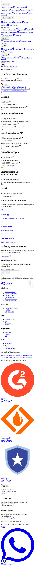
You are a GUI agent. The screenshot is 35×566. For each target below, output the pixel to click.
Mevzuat (10, 52)
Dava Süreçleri (15, 10)
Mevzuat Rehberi (26, 58)
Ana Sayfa (4, 66)
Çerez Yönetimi (20, 7)
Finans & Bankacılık (9, 30)
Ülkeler (7, 321)
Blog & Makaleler (8, 58)
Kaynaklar (4, 55)
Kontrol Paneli (7, 49)
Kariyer (7, 345)
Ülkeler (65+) (18, 49)
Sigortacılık (21, 30)
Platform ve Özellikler (16, 87)
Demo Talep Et (11, 61)
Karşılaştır (28, 49)
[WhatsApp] (17, 561)
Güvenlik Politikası (10, 349)
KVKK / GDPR (8, 7)
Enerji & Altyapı (8, 35)
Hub (3, 46)
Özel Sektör (18, 22)
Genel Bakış (7, 41)
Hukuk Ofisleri (7, 22)
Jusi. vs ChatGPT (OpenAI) (18, 355)
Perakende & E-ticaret (26, 33)
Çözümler (4, 5)
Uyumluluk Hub (10, 319)
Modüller (16, 41)
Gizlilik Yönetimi (10, 292)
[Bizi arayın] (2, 527)
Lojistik (14, 33)
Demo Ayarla (5, 256)
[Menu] (3, 64)
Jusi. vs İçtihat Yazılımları (24, 357)
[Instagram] (4, 284)
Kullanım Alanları (6, 18)
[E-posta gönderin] (4, 527)
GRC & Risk (26, 10)
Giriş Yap (4, 61)
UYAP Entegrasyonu (20, 13)
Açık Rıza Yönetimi (11, 293)
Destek (24, 91)
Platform (4, 38)
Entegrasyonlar (25, 41)
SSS (18, 58)
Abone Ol (4, 273)
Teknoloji (18, 35)
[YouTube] (11, 284)
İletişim (7, 347)
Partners (3, 60)
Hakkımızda (8, 343)
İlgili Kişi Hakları (10, 295)
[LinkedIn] (9, 284)
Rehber (7, 325)
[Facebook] (2, 284)
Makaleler (8, 332)
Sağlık (29, 30)
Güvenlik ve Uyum (21, 89)
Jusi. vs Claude (5, 355)
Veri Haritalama (9, 297)
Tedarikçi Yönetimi (10, 300)
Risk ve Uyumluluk (11, 299)
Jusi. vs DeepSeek (11, 357)
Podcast (7, 334)
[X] (6, 284)
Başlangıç (5, 87)
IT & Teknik (13, 25)
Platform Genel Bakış (11, 308)
